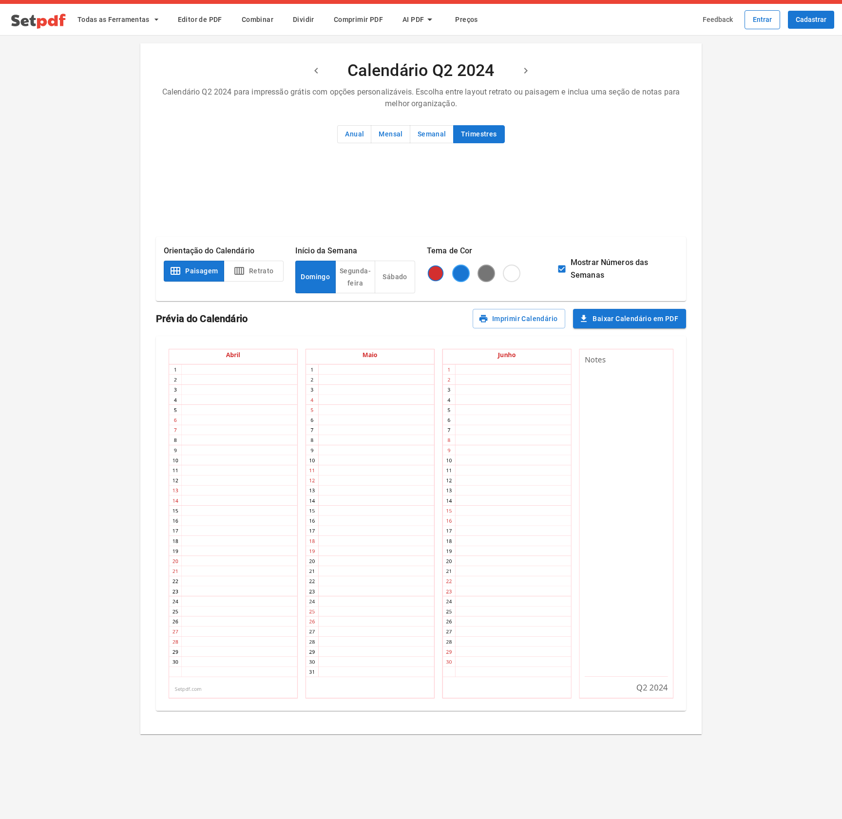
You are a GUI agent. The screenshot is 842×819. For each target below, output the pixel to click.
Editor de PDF (200, 19)
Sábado (395, 277)
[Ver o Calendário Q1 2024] (316, 70)
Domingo (315, 277)
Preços (466, 19)
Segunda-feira (355, 277)
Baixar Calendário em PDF (635, 319)
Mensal (390, 134)
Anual (354, 134)
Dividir (303, 19)
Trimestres (479, 134)
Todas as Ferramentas (113, 19)
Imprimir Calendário (525, 319)
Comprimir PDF (358, 19)
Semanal (432, 134)
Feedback (718, 19)
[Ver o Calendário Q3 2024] (525, 70)
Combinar (257, 19)
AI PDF (413, 19)
